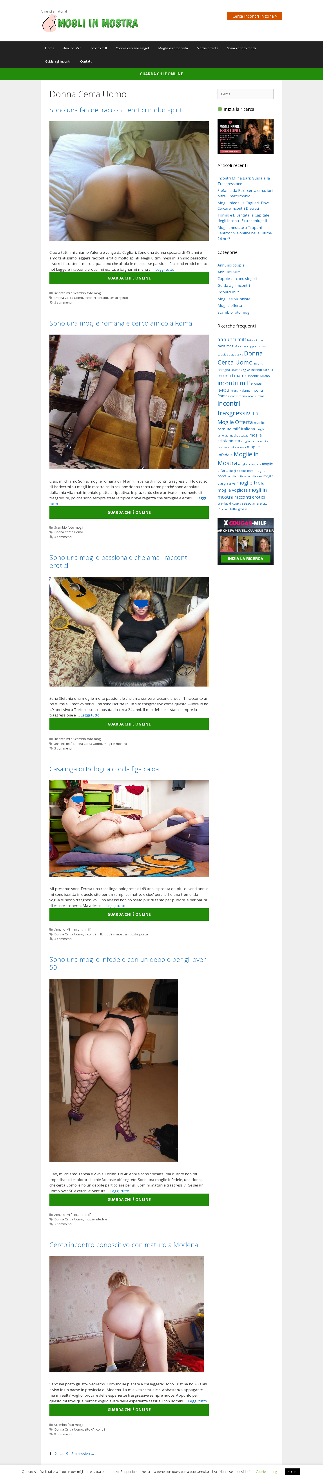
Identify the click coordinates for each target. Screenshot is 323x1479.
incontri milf (93, 934)
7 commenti (63, 1224)
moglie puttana (237, 476)
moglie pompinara (241, 471)
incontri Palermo (240, 390)
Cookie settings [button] (267, 1471)
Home (49, 48)
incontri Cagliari (240, 370)
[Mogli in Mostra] (90, 22)
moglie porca (138, 934)
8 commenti (63, 1434)
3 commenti (63, 748)
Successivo (82, 1453)
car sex (242, 346)
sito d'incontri (95, 1429)
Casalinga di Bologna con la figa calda (104, 768)
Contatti (86, 61)
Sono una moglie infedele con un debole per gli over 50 (127, 963)
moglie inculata (237, 447)
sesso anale (252, 503)
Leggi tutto (164, 269)
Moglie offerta (207, 48)
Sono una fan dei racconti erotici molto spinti (116, 109)
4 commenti (63, 537)
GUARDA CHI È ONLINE (161, 73)
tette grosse (239, 509)
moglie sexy (255, 476)
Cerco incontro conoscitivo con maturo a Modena (123, 1244)
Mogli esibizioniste (234, 298)
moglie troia (250, 482)
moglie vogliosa (233, 490)
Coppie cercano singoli (132, 48)
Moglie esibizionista (173, 48)
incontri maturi (232, 375)
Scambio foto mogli (241, 48)
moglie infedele (96, 1219)
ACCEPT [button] (293, 1472)
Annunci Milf (72, 48)
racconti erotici (249, 497)
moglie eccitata (239, 435)
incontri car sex (262, 370)
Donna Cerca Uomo (68, 298)
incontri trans (256, 396)
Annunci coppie (231, 265)
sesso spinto (119, 298)
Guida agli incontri (58, 61)
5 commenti (63, 302)
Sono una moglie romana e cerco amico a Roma (120, 323)
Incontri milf (98, 48)
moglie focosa (250, 441)
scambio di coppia (229, 503)
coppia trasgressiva (230, 354)
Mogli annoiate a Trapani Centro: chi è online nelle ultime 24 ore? (245, 233)
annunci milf (62, 744)
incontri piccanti (96, 298)
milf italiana (243, 428)
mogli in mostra (115, 744)
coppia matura (256, 346)
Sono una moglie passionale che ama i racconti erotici (119, 561)
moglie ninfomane (249, 464)
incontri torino (237, 396)
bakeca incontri (256, 340)
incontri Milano (259, 376)
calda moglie (227, 346)
